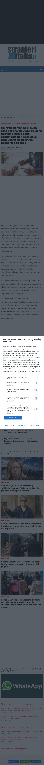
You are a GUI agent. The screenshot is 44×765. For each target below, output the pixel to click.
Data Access (22, 425)
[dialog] (22, 382)
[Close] (40, 340)
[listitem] (22, 377)
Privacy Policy (34, 425)
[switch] (35, 383)
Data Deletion (10, 425)
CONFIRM (13, 418)
